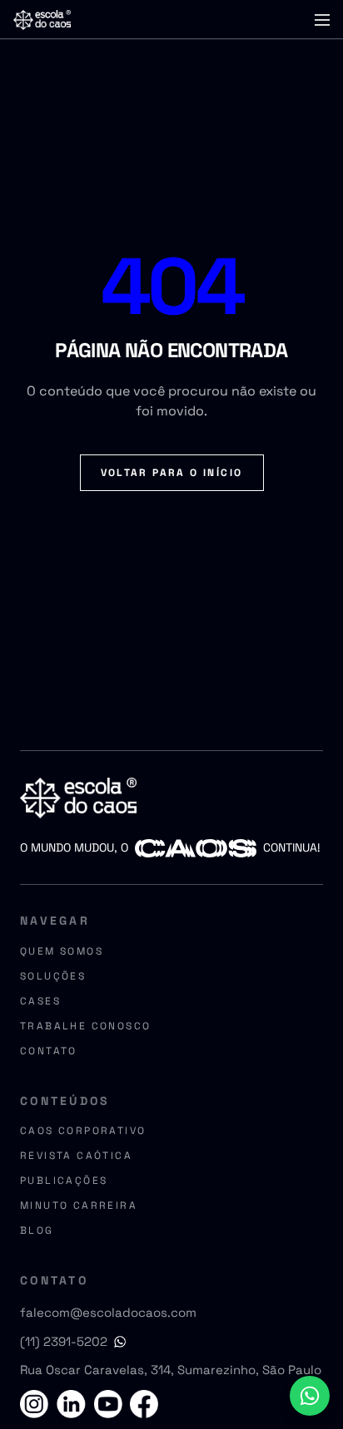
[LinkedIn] (72, 1404)
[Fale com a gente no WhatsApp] (310, 1396)
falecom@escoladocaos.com (108, 1312)
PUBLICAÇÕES (63, 1180)
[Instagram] (37, 1404)
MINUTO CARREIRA (78, 1205)
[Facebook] (141, 1404)
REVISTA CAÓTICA (76, 1155)
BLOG (37, 1230)
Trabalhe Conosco (85, 1026)
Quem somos (61, 951)
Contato (48, 1051)
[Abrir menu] (322, 20)
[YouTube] (106, 1404)
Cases (40, 1001)
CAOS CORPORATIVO (83, 1130)
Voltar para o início (172, 472)
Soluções (53, 976)
